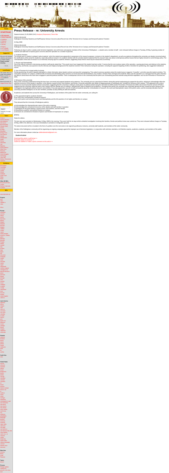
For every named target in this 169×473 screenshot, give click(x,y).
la (0, 391)
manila (2, 345)
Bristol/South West (5, 182)
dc (1, 383)
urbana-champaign (5, 442)
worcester (2, 447)
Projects (3, 46)
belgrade (2, 223)
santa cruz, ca (4, 434)
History (2, 141)
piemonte (2, 274)
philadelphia (3, 416)
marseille (2, 261)
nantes (2, 263)
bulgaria (2, 227)
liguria (1, 251)
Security (3, 44)
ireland (2, 243)
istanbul (2, 245)
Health (2, 139)
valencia (2, 297)
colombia (2, 314)
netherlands (3, 266)
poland (2, 276)
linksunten (3, 255)
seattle (2, 437)
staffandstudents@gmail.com (48, 132)
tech (1, 471)
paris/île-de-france (5, 271)
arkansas (2, 365)
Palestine (2, 151)
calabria (2, 228)
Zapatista (2, 160)
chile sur (2, 309)
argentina (2, 302)
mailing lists (3, 468)
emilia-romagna (4, 233)
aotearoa (2, 337)
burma (2, 340)
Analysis (2, 118)
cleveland (2, 378)
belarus (2, 220)
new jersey (3, 404)
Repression (3, 152)
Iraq (1, 144)
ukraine (2, 294)
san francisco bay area (6, 430)
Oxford (2, 172)
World (1, 178)
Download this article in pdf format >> (25, 138)
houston (2, 386)
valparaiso (3, 330)
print (1, 199)
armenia (2, 214)
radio (1, 200)
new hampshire (4, 402)
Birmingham (3, 165)
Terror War (3, 157)
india (1, 357)
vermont (2, 444)
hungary (2, 242)
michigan (2, 398)
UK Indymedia (5, 35)
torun (1, 291)
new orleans (3, 407)
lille (1, 253)
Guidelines (4, 39)
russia (1, 283)
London (2, 170)
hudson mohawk (4, 388)
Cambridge (3, 167)
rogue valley (3, 424)
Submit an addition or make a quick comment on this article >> (33, 141)
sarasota (2, 435)
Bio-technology (4, 124)
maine (1, 394)
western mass (3, 445)
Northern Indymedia (5, 186)
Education (2, 131)
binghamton (3, 371)
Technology (3, 155)
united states (3, 440)
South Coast (3, 175)
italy (1, 246)
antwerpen (3, 212)
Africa (1, 207)
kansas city (3, 389)
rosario (2, 324)
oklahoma (2, 414)
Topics (6, 115)
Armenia (2, 452)
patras (2, 273)
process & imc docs (5, 470)
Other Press (3, 149)
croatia (2, 230)
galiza (1, 237)
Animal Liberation (4, 119)
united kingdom (4, 296)
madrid (2, 258)
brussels (2, 225)
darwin (2, 342)
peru (1, 319)
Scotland (2, 187)
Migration (2, 146)
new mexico (3, 406)
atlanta (2, 368)
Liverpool (2, 169)
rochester (2, 422)
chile (1, 307)
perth (1, 348)
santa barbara (3, 432)
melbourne (3, 347)
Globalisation (3, 137)
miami (1, 396)
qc (1, 350)
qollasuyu (2, 322)
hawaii (2, 384)
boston (2, 373)
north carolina (3, 409)
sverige (2, 287)
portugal (2, 278)
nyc (1, 412)
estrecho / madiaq (5, 235)
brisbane (2, 338)
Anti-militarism (4, 121)
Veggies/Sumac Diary (5, 83)
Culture (2, 127)
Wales (2, 177)
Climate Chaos (4, 126)
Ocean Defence (4, 147)
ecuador (2, 315)
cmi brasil (2, 311)
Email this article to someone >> (24, 140)
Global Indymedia (6, 37)
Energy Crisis (3, 132)
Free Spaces (3, 134)
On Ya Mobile (4, 48)
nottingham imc (4, 269)
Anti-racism (3, 123)
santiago (2, 325)
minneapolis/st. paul (5, 401)
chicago (2, 376)
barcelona (2, 219)
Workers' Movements (5, 159)
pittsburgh (2, 417)
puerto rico (3, 320)
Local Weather (5, 50)
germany (2, 238)
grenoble (2, 240)
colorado (2, 379)
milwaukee (3, 399)
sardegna (2, 284)
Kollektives (6, 163)
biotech (2, 462)
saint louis (3, 425)
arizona (2, 363)
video (1, 204)
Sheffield (2, 173)
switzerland (3, 289)
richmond (2, 421)
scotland (2, 286)
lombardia (2, 256)
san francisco (3, 429)
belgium (2, 222)
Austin (2, 370)
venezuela (3, 332)
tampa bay (3, 439)
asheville (2, 366)
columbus (2, 381)
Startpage (6, 32)
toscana (2, 292)
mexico (2, 317)
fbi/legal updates (4, 467)
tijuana (2, 327)
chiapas (2, 306)
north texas (3, 411)
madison (2, 393)
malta (1, 260)
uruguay (2, 329)
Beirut (1, 453)
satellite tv (3, 202)
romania (2, 281)
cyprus (2, 232)
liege (1, 250)
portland (2, 419)
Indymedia (3, 142)
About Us (3, 42)
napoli (1, 265)
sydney (2, 352)
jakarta (2, 343)
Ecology (2, 129)
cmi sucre (2, 312)
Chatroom (3, 41)
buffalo (2, 375)
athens (2, 215)
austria (2, 217)
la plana (2, 248)
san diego (2, 427)
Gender (2, 136)
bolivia (2, 304)
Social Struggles (4, 154)
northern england (4, 268)
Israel (1, 455)
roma (1, 279)
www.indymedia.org (5, 194)
